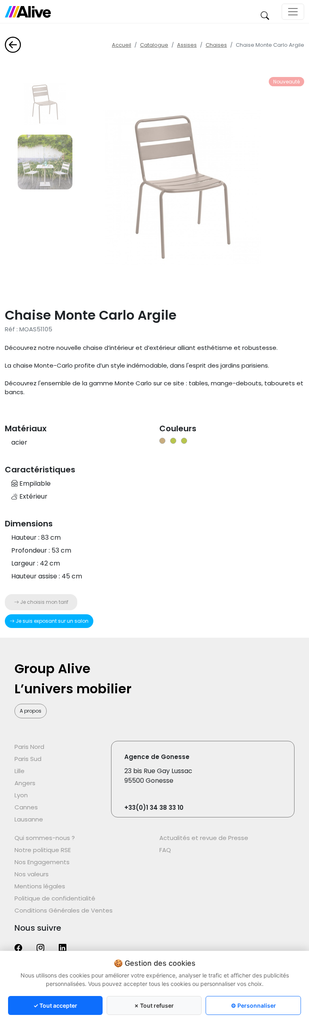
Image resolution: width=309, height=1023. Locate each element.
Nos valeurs (31, 874)
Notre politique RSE (42, 850)
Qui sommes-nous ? (44, 838)
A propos (30, 710)
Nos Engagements (42, 862)
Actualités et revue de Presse (203, 838)
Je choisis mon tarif (43, 602)
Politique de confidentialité (54, 898)
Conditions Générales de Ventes (63, 910)
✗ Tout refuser (154, 1005)
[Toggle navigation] (293, 12)
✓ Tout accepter (55, 1005)
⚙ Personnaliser (253, 1005)
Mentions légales (39, 886)
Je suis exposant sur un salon (51, 621)
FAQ (165, 850)
